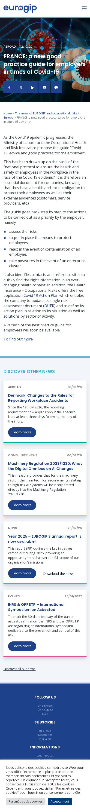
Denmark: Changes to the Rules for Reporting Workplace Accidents (41, 398)
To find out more (18, 339)
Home (7, 113)
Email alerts (45, 739)
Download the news (58, 573)
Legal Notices (45, 755)
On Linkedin (45, 705)
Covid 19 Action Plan (41, 295)
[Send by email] (44, 87)
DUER (49, 305)
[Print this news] (56, 87)
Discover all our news (19, 669)
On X (45, 714)
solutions (11, 316)
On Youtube (45, 709)
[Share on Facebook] (9, 87)
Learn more (22, 432)
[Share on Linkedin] (33, 87)
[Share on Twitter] (21, 87)
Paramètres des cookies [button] (26, 801)
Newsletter (45, 734)
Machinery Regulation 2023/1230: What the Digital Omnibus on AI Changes (45, 466)
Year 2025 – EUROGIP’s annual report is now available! (44, 539)
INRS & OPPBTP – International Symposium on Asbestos (36, 607)
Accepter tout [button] (60, 801)
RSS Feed (45, 730)
